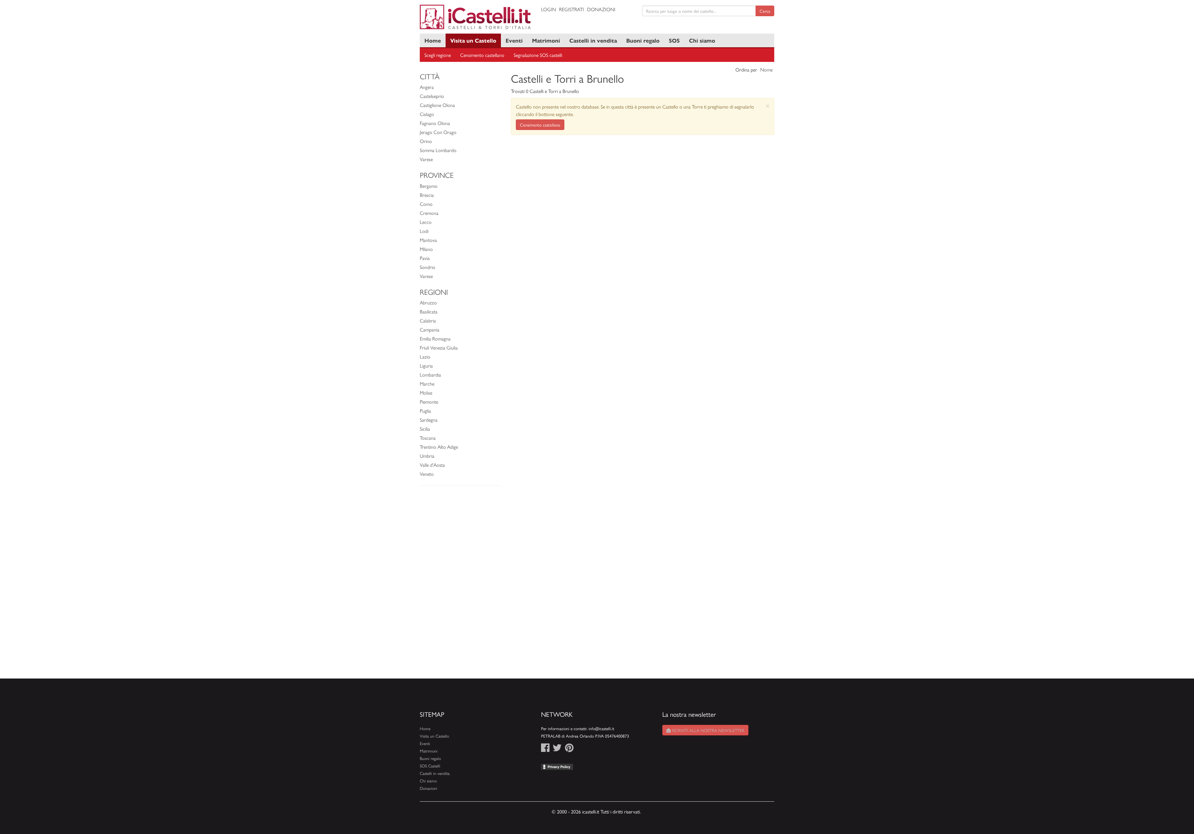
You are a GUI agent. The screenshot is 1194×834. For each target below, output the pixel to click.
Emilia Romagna (435, 338)
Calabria (428, 320)
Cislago (427, 114)
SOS (674, 40)
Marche (427, 383)
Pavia (425, 258)
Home (432, 40)
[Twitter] (557, 749)
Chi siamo (702, 40)
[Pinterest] (569, 749)
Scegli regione (437, 54)
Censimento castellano (482, 54)
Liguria (426, 365)
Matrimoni (546, 40)
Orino (426, 141)
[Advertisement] (461, 585)
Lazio (425, 356)
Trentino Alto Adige (439, 446)
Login (548, 9)
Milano (426, 249)
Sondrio (427, 267)
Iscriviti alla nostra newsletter (707, 730)
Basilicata (428, 311)
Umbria (427, 455)
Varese (426, 159)
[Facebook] (545, 749)
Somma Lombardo (438, 150)
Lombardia (430, 374)
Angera (427, 86)
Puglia (425, 410)
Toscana (428, 437)
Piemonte (429, 401)
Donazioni (601, 9)
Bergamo (428, 185)
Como (426, 203)
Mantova (428, 239)
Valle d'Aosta (432, 464)
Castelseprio (432, 96)
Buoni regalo (642, 40)
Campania (429, 329)
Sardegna (428, 419)
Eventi (514, 40)
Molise (426, 392)
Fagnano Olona (435, 123)
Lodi (424, 230)
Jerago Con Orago (438, 132)
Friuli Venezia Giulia (439, 347)
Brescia (427, 194)
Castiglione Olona (437, 105)
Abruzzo (428, 302)
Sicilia (425, 428)
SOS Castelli (430, 766)
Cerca (765, 11)
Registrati (571, 9)
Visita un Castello (473, 40)
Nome (766, 69)
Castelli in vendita (593, 40)
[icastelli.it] (476, 16)
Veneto (427, 473)
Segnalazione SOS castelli (538, 54)
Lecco (426, 221)
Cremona (429, 212)
